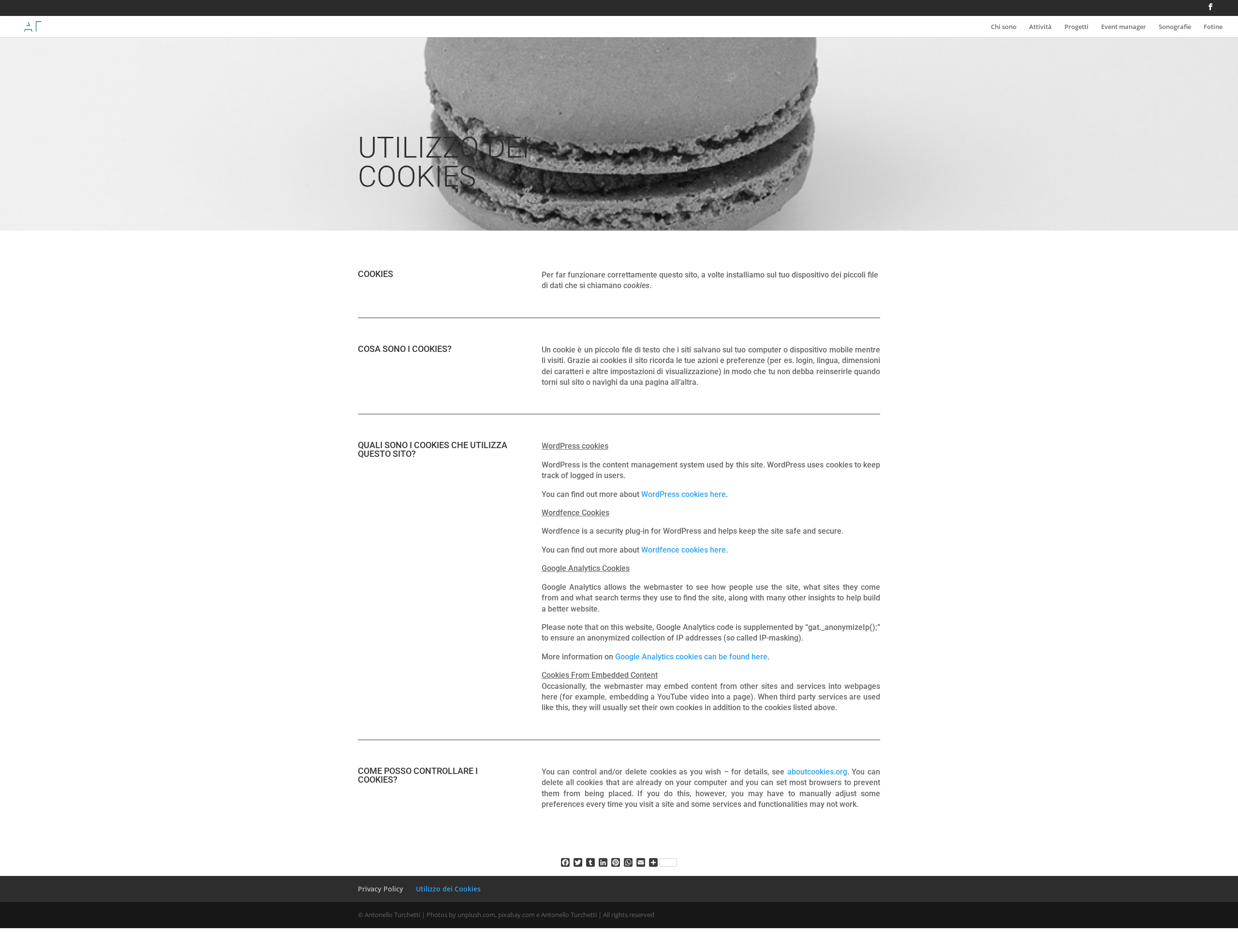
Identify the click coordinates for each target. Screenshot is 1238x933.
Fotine (1213, 27)
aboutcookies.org (817, 771)
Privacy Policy (380, 888)
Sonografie (1175, 27)
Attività (1040, 27)
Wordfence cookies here (683, 549)
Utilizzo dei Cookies (448, 888)
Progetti (1076, 27)
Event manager (1123, 27)
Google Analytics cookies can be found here (691, 656)
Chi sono (1004, 27)
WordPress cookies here (683, 494)
